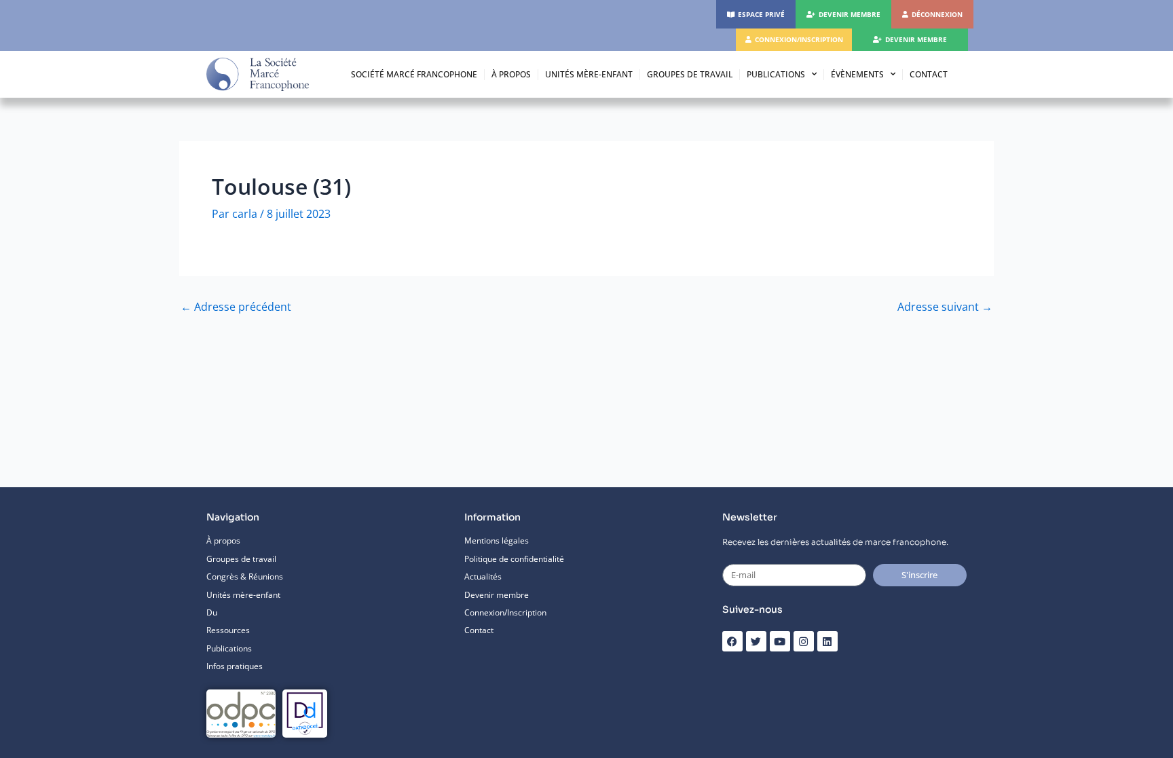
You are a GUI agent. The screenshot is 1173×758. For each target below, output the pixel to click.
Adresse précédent (236, 306)
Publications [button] (776, 74)
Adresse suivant (944, 306)
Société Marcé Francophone (414, 74)
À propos (511, 74)
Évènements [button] (857, 74)
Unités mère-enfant (589, 74)
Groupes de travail (689, 74)
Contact (929, 74)
